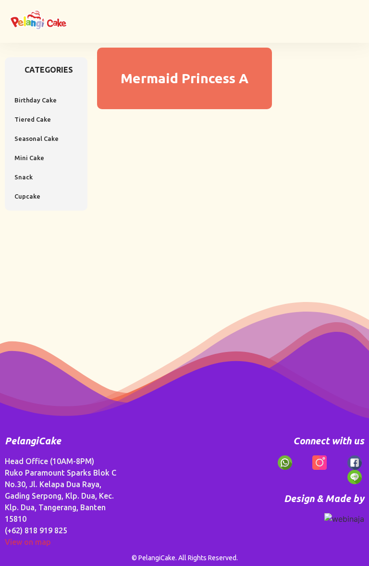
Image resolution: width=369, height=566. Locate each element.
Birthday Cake (35, 100)
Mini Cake (29, 157)
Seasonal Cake (36, 138)
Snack (23, 177)
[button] (352, 17)
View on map (28, 542)
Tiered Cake (32, 119)
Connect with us (328, 440)
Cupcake (27, 196)
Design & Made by (324, 498)
